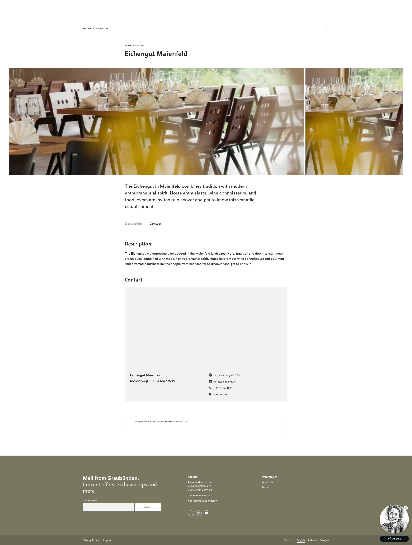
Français (324, 540)
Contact (155, 224)
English (301, 540)
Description (133, 224)
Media (265, 487)
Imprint (107, 540)
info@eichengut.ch (225, 381)
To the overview (97, 28)
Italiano (312, 540)
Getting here (221, 394)
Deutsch (288, 540)
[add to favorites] (326, 28)
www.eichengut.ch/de (227, 375)
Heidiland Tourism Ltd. (176, 421)
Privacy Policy (91, 540)
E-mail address (90, 500)
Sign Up (148, 507)
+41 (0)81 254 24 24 (199, 495)
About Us (267, 482)
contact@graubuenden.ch (203, 500)
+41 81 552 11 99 (223, 388)
